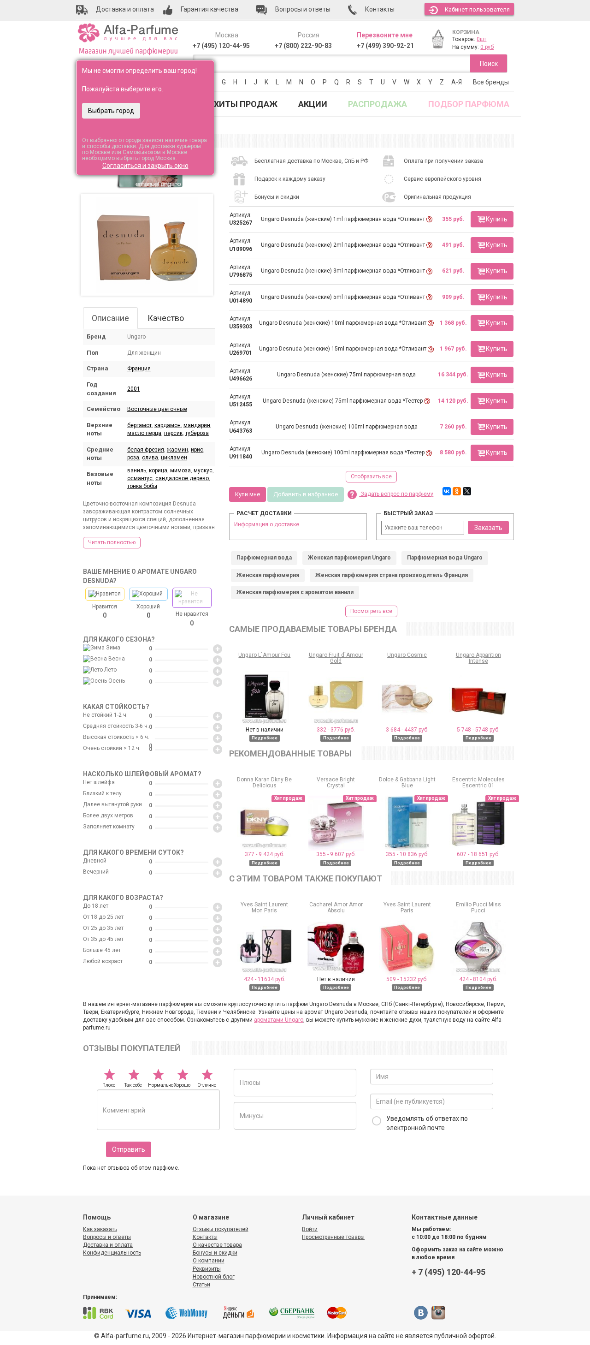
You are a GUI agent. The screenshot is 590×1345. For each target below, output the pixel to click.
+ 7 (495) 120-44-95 (448, 1272)
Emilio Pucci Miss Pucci (478, 907)
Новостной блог (214, 1277)
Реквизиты (207, 1269)
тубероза (197, 433)
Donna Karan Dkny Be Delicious (264, 782)
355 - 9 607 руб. (336, 854)
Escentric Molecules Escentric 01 (478, 782)
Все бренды (491, 82)
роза (133, 457)
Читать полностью (112, 542)
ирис (197, 449)
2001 (133, 389)
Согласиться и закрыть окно (145, 165)
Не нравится (192, 618)
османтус (140, 478)
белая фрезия (145, 449)
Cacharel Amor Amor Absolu (336, 907)
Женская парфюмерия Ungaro (349, 557)
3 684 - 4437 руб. (407, 729)
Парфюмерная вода (264, 557)
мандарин (196, 425)
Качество (166, 318)
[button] (492, 219)
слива (150, 457)
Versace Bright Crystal (336, 782)
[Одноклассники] (457, 491)
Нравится (104, 611)
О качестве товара (217, 1245)
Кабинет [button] (477, 9)
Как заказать (100, 1229)
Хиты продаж (245, 104)
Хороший (148, 611)
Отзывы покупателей (220, 1229)
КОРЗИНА (465, 32)
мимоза (180, 470)
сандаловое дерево (182, 478)
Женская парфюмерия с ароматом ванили (295, 592)
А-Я (456, 82)
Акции (312, 104)
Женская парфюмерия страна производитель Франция (391, 575)
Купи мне (247, 494)
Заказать (488, 527)
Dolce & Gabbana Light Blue (407, 782)
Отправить (128, 1149)
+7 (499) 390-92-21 (385, 45)
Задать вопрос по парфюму (396, 494)
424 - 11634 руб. (264, 979)
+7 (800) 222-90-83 (303, 45)
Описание (110, 318)
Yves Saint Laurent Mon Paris (264, 907)
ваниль (136, 470)
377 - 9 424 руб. (264, 854)
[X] (467, 491)
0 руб (487, 47)
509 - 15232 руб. (407, 979)
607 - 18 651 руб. (478, 854)
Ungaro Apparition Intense (478, 658)
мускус (203, 470)
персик (173, 433)
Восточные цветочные (157, 409)
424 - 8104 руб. (478, 979)
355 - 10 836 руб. (407, 854)
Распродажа (377, 104)
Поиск (489, 63)
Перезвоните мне (385, 35)
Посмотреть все (371, 611)
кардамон (167, 425)
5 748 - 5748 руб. (478, 729)
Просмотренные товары (333, 1237)
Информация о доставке (266, 524)
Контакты (205, 1237)
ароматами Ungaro (278, 1020)
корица (158, 470)
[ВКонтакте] (446, 491)
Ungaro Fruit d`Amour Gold (336, 658)
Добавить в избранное (305, 494)
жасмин (177, 449)
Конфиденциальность (112, 1253)
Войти (310, 1229)
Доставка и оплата (108, 1245)
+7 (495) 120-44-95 (221, 45)
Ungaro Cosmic (407, 655)
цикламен (174, 457)
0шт (481, 39)
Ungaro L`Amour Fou (264, 655)
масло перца (144, 433)
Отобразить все (371, 476)
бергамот (139, 425)
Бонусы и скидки (215, 1253)
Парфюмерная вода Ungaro (445, 557)
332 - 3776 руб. (336, 729)
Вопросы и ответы (107, 1237)
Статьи (201, 1284)
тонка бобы (142, 486)
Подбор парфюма (468, 104)
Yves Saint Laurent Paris (407, 907)
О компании (208, 1260)
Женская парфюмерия (267, 575)
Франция (139, 368)
